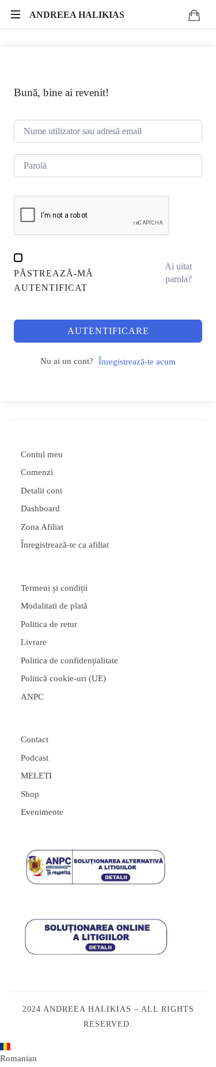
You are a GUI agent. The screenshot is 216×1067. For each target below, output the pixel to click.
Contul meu (42, 454)
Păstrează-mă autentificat (53, 280)
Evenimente (42, 812)
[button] (108, 1055)
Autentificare (108, 331)
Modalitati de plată (54, 605)
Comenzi (37, 472)
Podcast (34, 757)
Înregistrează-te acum (137, 361)
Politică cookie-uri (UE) (63, 678)
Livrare (34, 642)
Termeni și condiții (54, 588)
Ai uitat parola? (178, 272)
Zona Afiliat (42, 526)
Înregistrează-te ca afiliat (65, 544)
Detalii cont (41, 490)
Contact (34, 739)
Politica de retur (49, 624)
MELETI (36, 775)
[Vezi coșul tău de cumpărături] (194, 15)
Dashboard (40, 508)
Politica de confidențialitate (69, 660)
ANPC (32, 696)
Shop (30, 794)
